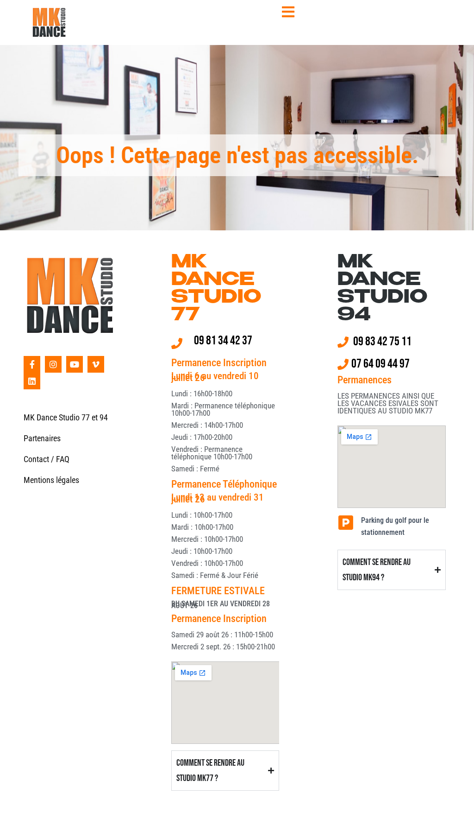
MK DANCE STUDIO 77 (216, 289)
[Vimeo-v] (95, 364)
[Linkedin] (32, 381)
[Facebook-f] (32, 364)
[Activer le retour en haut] (456, 800)
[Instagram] (53, 364)
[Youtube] (74, 364)
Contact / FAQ (46, 459)
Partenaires (42, 438)
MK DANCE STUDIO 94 (382, 289)
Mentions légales (51, 480)
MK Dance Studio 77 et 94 (66, 417)
